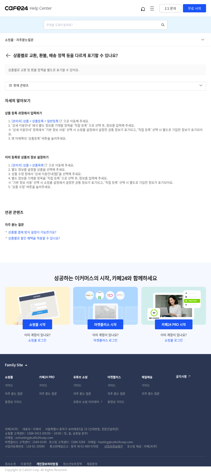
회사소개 (10, 464)
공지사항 (181, 376)
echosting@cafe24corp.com (34, 438)
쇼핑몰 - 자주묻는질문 (19, 40)
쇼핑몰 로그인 (37, 340)
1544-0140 (39, 442)
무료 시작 (194, 8)
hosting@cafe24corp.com (115, 442)
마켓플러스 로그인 (105, 340)
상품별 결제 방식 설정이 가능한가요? (32, 232)
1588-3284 (78, 442)
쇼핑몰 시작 (37, 324)
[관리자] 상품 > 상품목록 (28, 165)
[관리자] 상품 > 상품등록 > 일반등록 (35, 121)
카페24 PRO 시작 (174, 324)
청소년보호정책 (72, 464)
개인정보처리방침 (47, 464)
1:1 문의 (170, 8)
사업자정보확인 (113, 446)
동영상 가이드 (13, 402)
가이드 (9, 385)
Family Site (14, 364)
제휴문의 (92, 464)
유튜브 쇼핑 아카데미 (86, 402)
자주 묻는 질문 (14, 393)
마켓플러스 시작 (105, 324)
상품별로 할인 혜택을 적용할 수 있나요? (34, 238)
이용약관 (26, 464)
